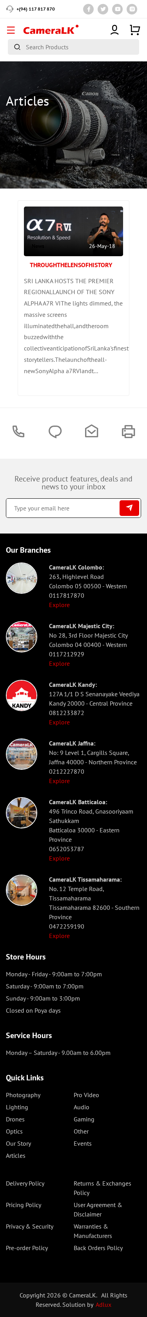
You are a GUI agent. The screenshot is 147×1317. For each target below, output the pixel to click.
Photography (23, 1095)
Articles (15, 1155)
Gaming (84, 1119)
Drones (15, 1119)
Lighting (17, 1107)
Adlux (103, 1304)
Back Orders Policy (98, 1248)
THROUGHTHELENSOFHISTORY (71, 265)
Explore (59, 605)
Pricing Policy (23, 1205)
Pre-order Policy (27, 1248)
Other (81, 1131)
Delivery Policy (25, 1183)
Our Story (18, 1143)
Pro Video (86, 1095)
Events (83, 1143)
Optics (14, 1131)
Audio (81, 1107)
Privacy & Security (29, 1226)
